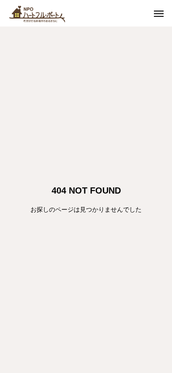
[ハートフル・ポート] (44, 13)
